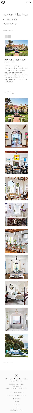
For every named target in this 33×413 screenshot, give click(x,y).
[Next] (9, 36)
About (16, 407)
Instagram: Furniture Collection (17, 395)
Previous (6, 47)
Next (26, 47)
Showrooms (16, 404)
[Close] (28, 35)
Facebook (17, 398)
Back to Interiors (7, 30)
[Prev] (6, 36)
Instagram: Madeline (17, 392)
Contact (16, 401)
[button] (28, 2)
